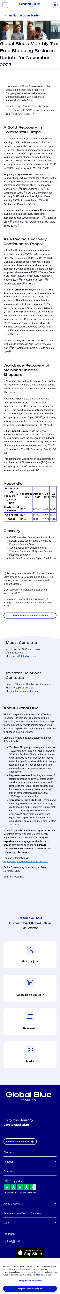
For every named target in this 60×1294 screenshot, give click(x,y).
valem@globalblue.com (23, 656)
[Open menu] (5, 5)
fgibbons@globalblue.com (24, 691)
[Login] (55, 5)
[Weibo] (18, 1241)
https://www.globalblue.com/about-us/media (25, 861)
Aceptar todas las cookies (30, 1288)
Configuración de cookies (30, 1280)
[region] (30, 1276)
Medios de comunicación (24, 15)
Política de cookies (41, 1274)
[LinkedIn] (9, 1241)
